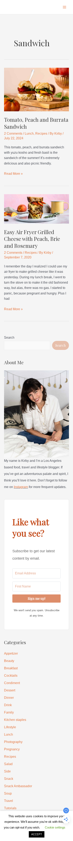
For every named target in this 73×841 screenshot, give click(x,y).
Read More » (13, 174)
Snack (8, 778)
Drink (8, 705)
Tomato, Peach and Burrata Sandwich (36, 123)
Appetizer (11, 653)
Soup (8, 793)
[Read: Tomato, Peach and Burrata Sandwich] (36, 89)
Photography (13, 742)
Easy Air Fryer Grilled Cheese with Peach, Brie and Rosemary (32, 238)
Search (9, 337)
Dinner (9, 697)
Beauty (9, 661)
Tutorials (10, 808)
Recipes (41, 133)
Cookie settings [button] (55, 827)
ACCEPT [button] (36, 834)
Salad (8, 764)
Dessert (9, 690)
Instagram (21, 487)
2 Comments (13, 133)
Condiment (12, 683)
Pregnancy (12, 749)
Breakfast (11, 668)
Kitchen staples (15, 720)
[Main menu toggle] (64, 7)
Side (7, 771)
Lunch (29, 133)
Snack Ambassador (18, 786)
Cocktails (10, 675)
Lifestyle (10, 727)
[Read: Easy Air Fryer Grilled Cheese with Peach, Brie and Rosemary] (36, 208)
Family (9, 712)
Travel (8, 801)
